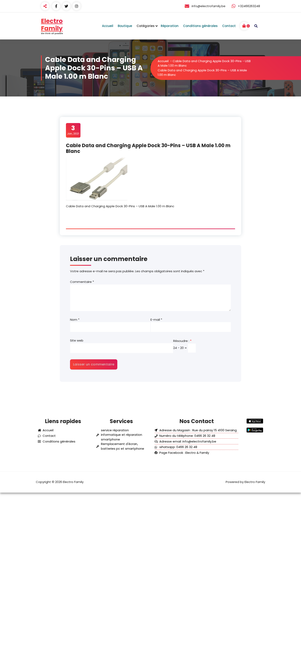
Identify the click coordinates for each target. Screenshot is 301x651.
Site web (76, 340)
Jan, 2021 (73, 130)
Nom (74, 319)
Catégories (146, 26)
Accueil (163, 61)
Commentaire (82, 282)
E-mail (156, 319)
